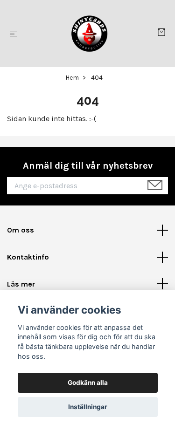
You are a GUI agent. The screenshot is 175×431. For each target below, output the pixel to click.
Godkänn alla (88, 382)
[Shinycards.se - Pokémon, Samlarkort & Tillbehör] (89, 33)
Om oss (20, 230)
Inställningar (87, 406)
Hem (72, 78)
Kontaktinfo (28, 257)
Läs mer (21, 284)
